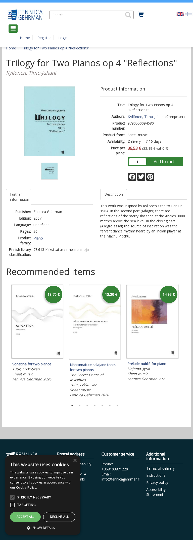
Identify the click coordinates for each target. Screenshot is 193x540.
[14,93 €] (152, 357)
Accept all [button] (25, 517)
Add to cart (164, 161)
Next (184, 341)
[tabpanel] (37, 333)
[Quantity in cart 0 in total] (141, 14)
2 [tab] (79, 405)
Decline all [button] (59, 517)
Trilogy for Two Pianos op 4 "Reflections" (55, 48)
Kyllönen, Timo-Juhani (146, 116)
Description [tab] (113, 194)
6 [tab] (109, 405)
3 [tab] (87, 405)
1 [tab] (72, 405)
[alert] (42, 495)
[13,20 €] (95, 358)
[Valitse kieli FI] (188, 13)
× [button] (75, 461)
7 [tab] (117, 405)
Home (25, 37)
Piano (38, 238)
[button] (128, 15)
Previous (4, 341)
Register (44, 37)
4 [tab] (94, 405)
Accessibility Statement (156, 492)
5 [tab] (102, 405)
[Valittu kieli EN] (180, 13)
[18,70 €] (37, 357)
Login (62, 37)
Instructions (155, 475)
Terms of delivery (160, 468)
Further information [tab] (19, 197)
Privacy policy (157, 482)
